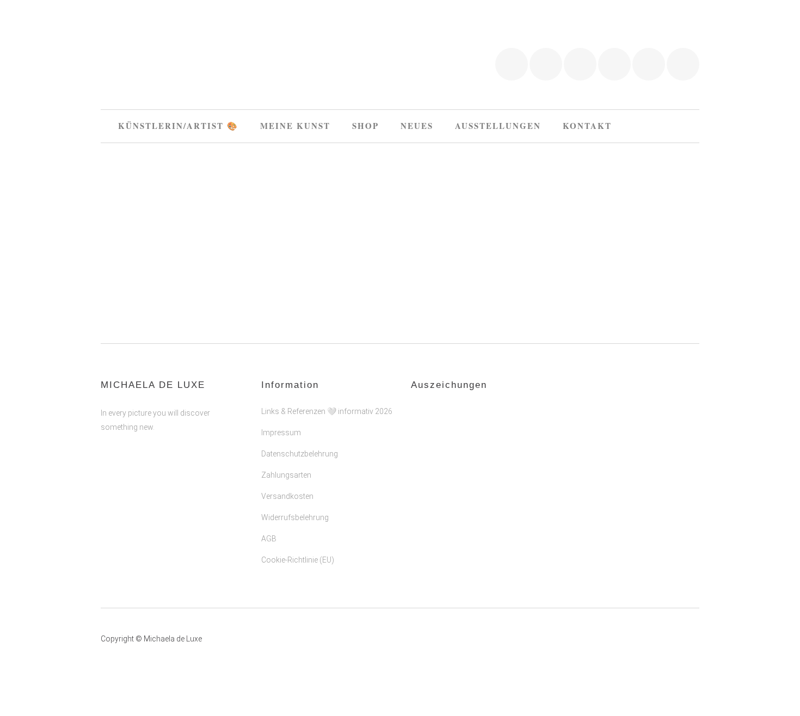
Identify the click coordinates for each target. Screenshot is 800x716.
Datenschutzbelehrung (299, 453)
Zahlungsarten (286, 475)
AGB (268, 538)
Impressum (281, 432)
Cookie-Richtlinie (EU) (297, 559)
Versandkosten (287, 496)
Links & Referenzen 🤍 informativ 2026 (326, 411)
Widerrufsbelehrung (295, 517)
